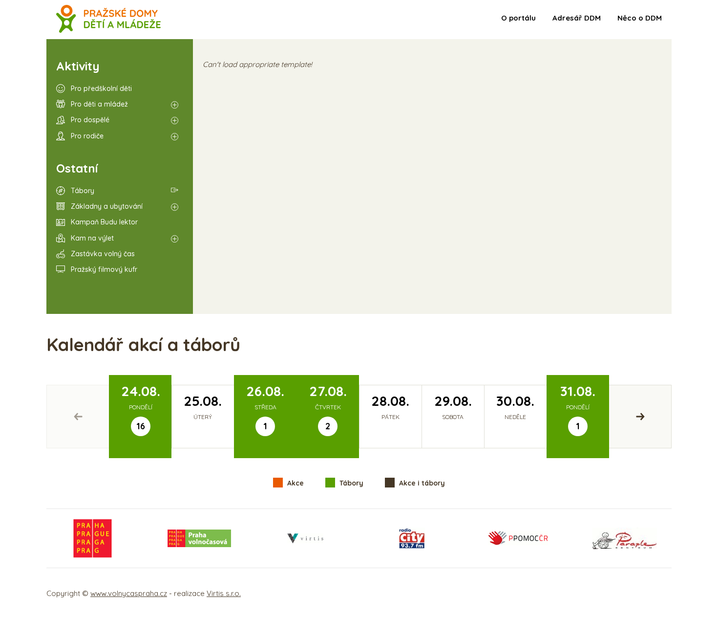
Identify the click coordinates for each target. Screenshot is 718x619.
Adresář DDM (576, 17)
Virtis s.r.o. (224, 593)
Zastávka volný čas (103, 253)
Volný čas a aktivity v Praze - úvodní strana (108, 19)
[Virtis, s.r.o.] (305, 538)
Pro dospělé (90, 119)
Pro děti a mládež (99, 104)
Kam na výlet (92, 238)
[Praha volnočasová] (199, 538)
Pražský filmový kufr (104, 269)
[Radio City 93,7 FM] (411, 538)
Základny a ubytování (107, 206)
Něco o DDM (639, 17)
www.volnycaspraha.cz (128, 593)
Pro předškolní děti (101, 88)
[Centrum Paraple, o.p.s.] (624, 538)
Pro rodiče (87, 136)
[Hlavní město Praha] (93, 538)
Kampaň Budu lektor (104, 222)
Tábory (82, 190)
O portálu (518, 17)
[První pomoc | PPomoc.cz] (517, 538)
